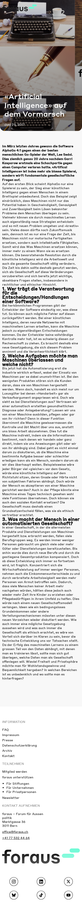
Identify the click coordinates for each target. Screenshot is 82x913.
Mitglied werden (14, 771)
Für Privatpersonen (21, 792)
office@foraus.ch (15, 832)
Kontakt (8, 756)
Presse (7, 740)
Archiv (7, 750)
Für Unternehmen (20, 787)
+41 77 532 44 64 (16, 838)
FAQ (5, 729)
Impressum (10, 735)
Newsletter (10, 798)
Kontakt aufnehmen (21, 805)
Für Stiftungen (17, 783)
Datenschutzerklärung (19, 745)
